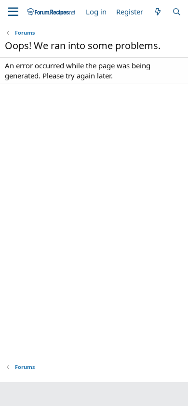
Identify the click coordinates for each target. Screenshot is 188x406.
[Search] (176, 12)
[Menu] (13, 12)
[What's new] (157, 12)
